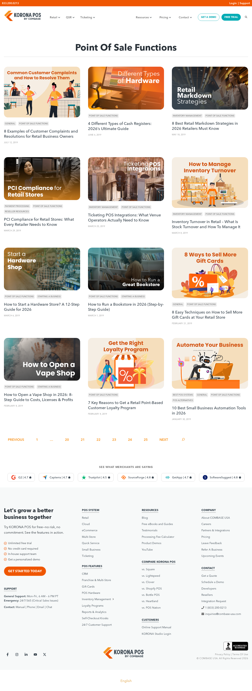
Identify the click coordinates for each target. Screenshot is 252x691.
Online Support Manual (156, 627)
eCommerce (89, 530)
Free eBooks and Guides (157, 524)
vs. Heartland (150, 601)
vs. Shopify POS (152, 588)
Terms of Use (240, 654)
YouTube (147, 549)
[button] (104, 599)
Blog (145, 517)
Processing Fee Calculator (158, 537)
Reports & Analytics (94, 612)
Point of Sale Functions (33, 123)
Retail (53, 17)
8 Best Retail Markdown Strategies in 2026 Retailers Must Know (205, 126)
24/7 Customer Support (97, 624)
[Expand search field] (183, 440)
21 (83, 439)
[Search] (245, 17)
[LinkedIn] (26, 654)
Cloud (86, 524)
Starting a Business (49, 296)
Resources (142, 17)
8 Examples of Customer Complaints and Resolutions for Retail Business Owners (41, 134)
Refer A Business (211, 549)
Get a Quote (209, 576)
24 (130, 439)
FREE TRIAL (231, 17)
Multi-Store (89, 537)
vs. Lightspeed (151, 576)
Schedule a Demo (212, 582)
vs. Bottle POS (151, 595)
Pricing (163, 17)
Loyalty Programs (92, 605)
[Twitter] (44, 654)
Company (208, 510)
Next (163, 439)
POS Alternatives (183, 400)
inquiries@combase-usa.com (223, 614)
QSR (69, 17)
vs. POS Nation (151, 607)
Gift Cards (88, 586)
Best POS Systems (183, 394)
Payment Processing (17, 206)
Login (233, 3)
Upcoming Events (212, 556)
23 (114, 439)
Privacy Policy (222, 654)
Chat (49, 607)
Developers (208, 588)
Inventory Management (187, 115)
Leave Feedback (211, 543)
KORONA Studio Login (156, 634)
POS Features (92, 566)
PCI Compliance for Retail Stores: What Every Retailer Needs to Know (39, 222)
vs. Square (148, 569)
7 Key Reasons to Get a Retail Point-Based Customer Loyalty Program (125, 405)
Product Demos (151, 543)
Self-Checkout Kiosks (95, 618)
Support (245, 3)
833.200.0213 (10, 3)
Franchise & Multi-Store (96, 580)
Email (40, 607)
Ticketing (86, 17)
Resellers (207, 595)
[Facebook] (7, 654)
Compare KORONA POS (158, 562)
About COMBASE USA (215, 517)
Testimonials (149, 530)
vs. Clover (148, 582)
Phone (31, 607)
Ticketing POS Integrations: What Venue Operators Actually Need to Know (124, 217)
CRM (85, 574)
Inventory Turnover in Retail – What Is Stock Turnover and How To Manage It (206, 224)
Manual (20, 607)
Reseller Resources (17, 211)
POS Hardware (91, 593)
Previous (16, 439)
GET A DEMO (208, 17)
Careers (206, 524)
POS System (90, 510)
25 (146, 439)
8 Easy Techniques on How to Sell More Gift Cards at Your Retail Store (207, 315)
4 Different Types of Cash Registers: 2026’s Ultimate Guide (120, 126)
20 (67, 439)
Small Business (91, 549)
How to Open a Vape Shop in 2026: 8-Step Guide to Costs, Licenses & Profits (38, 397)
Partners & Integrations (215, 530)
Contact (184, 17)
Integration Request (213, 601)
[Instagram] (16, 654)
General (10, 123)
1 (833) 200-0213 (215, 607)
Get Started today (25, 571)
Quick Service (90, 543)
